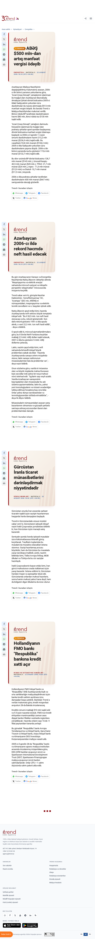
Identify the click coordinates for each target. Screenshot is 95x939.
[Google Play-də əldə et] (30, 925)
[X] (15, 915)
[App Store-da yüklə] (12, 925)
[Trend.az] (10, 18)
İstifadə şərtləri (8, 892)
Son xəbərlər (7, 865)
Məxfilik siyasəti (8, 895)
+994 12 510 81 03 (9, 851)
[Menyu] (90, 18)
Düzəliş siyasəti (54, 879)
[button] (4, 34)
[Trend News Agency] (9, 833)
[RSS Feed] (35, 915)
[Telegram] (25, 915)
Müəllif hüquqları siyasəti (12, 899)
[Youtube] (20, 915)
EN (81, 934)
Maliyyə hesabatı (55, 883)
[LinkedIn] (30, 915)
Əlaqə (51, 872)
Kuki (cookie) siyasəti (10, 902)
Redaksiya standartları (57, 876)
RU (90, 934)
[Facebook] (10, 915)
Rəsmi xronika (8, 869)
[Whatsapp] (5, 915)
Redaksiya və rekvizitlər (57, 869)
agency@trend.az (8, 854)
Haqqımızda (53, 865)
